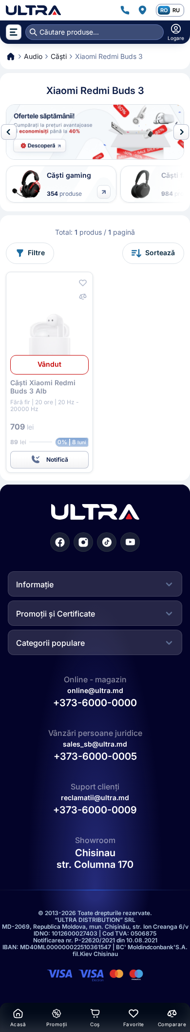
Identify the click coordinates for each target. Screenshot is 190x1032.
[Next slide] (181, 132)
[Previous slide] (9, 132)
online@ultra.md (95, 690)
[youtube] (130, 542)
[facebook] (60, 542)
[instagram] (83, 542)
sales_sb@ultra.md (95, 744)
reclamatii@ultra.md (95, 797)
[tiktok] (106, 542)
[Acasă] (33, 10)
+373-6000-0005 (95, 756)
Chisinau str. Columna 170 (95, 858)
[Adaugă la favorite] (83, 283)
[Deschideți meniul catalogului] (13, 32)
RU (176, 10)
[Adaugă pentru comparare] (83, 296)
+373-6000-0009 (95, 810)
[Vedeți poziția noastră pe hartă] (142, 10)
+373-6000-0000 (95, 703)
